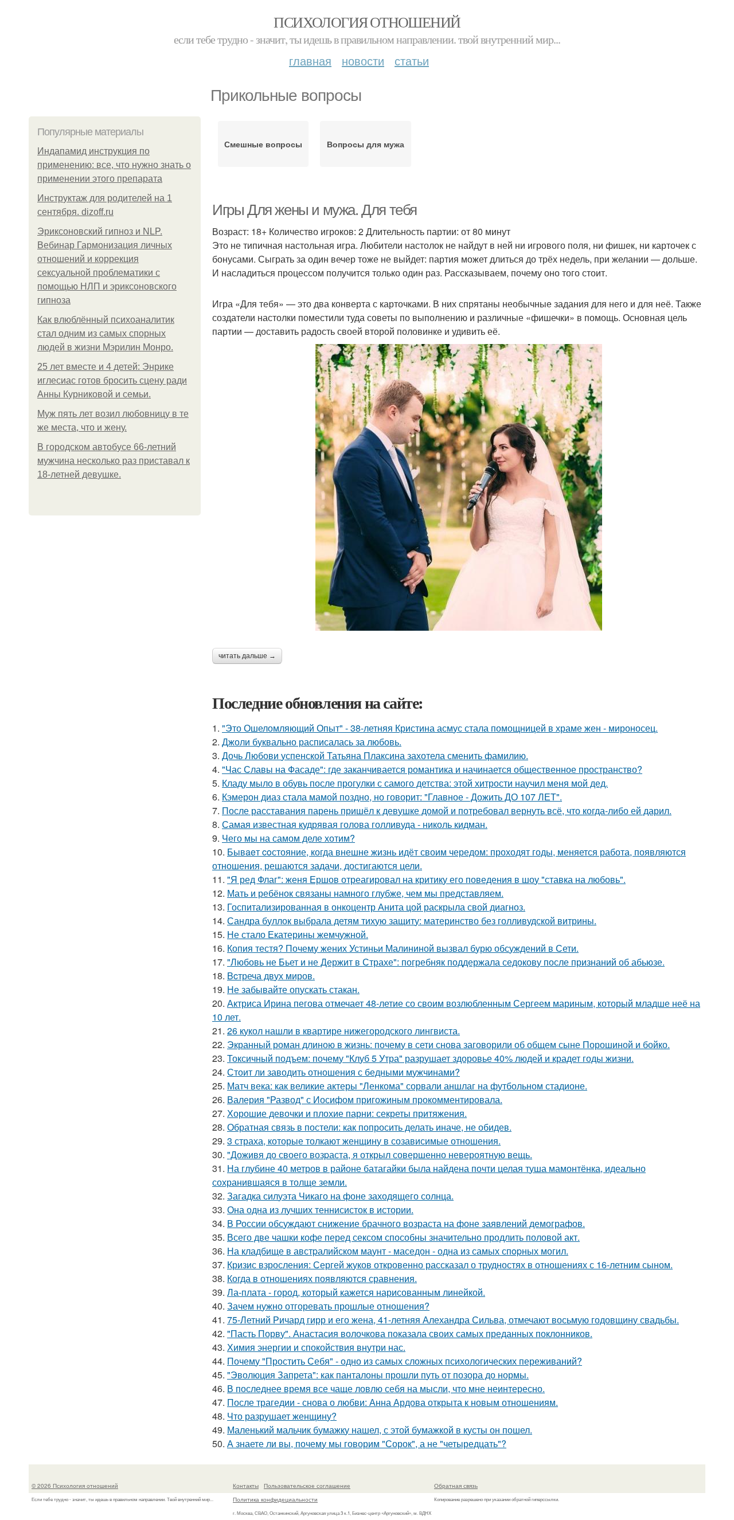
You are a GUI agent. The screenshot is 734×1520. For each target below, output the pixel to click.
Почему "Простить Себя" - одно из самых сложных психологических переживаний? (404, 1360)
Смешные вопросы (263, 144)
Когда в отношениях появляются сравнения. (322, 1278)
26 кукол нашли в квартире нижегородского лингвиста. (343, 1030)
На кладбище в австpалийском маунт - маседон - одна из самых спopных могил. (397, 1250)
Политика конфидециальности (275, 1499)
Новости (363, 60)
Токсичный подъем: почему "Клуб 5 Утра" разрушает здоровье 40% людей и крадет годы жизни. (430, 1058)
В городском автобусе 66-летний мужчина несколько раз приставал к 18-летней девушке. (113, 460)
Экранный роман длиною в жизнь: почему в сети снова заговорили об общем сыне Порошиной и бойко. (448, 1044)
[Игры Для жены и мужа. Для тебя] (458, 487)
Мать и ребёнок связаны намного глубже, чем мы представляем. (365, 893)
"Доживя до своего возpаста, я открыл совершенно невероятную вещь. (379, 1154)
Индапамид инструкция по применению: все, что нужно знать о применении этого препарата (114, 164)
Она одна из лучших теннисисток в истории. (320, 1209)
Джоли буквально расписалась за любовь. (311, 741)
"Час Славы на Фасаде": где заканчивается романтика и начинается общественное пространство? (432, 769)
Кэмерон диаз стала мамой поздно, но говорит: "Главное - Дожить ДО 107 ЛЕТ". (392, 796)
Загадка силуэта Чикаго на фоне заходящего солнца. (340, 1195)
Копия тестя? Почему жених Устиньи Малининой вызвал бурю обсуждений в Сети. (403, 948)
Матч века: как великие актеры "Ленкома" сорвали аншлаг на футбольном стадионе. (407, 1085)
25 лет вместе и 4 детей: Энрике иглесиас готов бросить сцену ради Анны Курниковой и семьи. (112, 380)
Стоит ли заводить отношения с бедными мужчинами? (343, 1072)
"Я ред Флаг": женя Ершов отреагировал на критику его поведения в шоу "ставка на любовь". (426, 879)
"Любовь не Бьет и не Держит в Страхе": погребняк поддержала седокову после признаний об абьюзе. (446, 961)
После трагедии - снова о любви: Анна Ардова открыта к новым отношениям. (392, 1402)
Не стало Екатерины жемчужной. (297, 934)
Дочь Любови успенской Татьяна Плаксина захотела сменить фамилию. (375, 755)
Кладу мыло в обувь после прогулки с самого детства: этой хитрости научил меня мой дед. (415, 783)
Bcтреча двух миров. (271, 975)
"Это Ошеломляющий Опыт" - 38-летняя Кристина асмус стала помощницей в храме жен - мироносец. (440, 727)
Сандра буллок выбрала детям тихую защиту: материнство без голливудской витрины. (411, 920)
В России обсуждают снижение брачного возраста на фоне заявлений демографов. (406, 1223)
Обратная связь (456, 1486)
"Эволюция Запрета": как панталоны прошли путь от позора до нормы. (378, 1374)
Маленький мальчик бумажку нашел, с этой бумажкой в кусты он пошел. (379, 1429)
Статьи (412, 60)
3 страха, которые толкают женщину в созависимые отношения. (364, 1140)
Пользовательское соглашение (307, 1486)
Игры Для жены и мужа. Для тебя (314, 209)
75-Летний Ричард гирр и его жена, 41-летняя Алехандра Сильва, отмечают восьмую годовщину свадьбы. (453, 1319)
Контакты (246, 1486)
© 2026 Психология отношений (75, 1486)
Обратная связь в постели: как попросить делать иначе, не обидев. (369, 1127)
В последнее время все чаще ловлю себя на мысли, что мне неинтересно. (386, 1388)
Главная (310, 60)
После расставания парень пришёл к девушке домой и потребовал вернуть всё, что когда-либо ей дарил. (446, 810)
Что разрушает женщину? (282, 1416)
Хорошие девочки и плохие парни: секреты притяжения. (347, 1113)
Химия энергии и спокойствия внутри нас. (316, 1347)
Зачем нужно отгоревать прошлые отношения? (328, 1305)
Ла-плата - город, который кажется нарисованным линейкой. (356, 1292)
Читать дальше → (247, 656)
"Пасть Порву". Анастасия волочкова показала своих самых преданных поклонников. (409, 1333)
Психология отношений (367, 22)
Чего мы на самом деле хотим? (288, 838)
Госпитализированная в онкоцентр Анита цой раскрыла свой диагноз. (376, 906)
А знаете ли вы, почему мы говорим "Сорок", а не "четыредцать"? (366, 1443)
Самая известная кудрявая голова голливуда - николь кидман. (354, 824)
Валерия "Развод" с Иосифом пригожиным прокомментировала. (364, 1099)
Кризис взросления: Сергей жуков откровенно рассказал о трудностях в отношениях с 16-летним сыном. (450, 1264)
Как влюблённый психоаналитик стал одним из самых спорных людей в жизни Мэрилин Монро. (105, 333)
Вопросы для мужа (365, 144)
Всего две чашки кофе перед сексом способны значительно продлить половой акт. (403, 1237)
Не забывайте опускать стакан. (293, 989)
